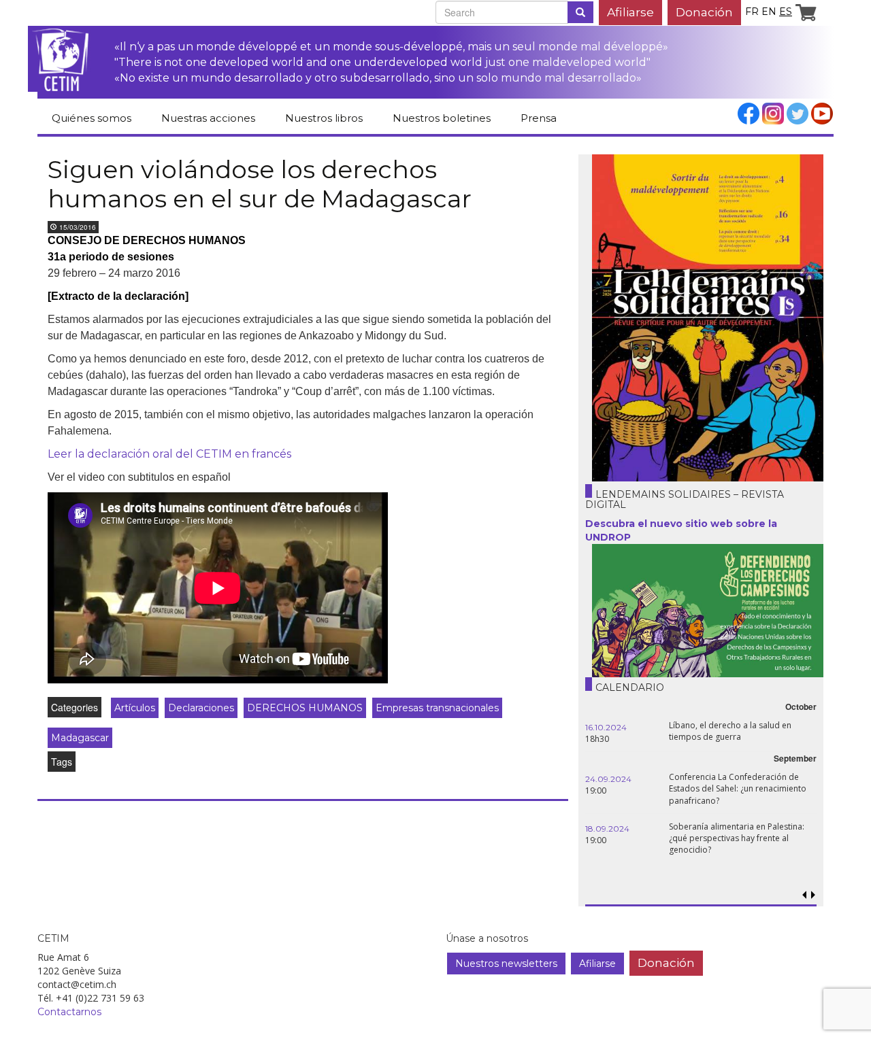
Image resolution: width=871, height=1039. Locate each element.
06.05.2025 (802, 819)
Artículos (134, 708)
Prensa (539, 118)
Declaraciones (201, 708)
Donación (704, 12)
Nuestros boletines (442, 118)
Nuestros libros (324, 118)
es (785, 11)
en (768, 11)
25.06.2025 (801, 727)
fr (752, 11)
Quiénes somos (91, 118)
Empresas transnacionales (437, 708)
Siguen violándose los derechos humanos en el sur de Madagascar (260, 184)
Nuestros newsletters (506, 963)
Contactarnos (69, 1012)
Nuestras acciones (208, 118)
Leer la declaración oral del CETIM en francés (169, 453)
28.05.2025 (802, 779)
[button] (812, 895)
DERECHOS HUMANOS (305, 708)
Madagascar (80, 738)
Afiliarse (630, 12)
